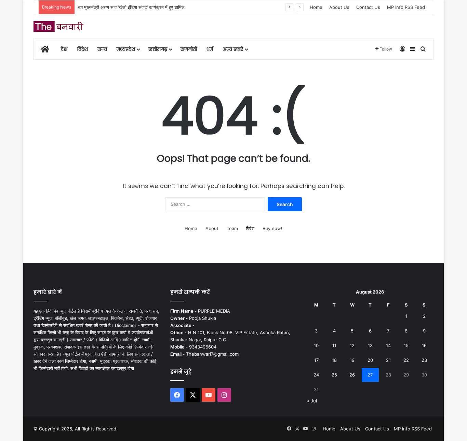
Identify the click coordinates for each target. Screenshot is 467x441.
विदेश (82, 49)
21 (388, 360)
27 (370, 375)
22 (406, 360)
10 (316, 345)
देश (64, 49)
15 (406, 345)
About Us (339, 7)
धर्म (209, 49)
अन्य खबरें (233, 49)
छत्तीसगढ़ (157, 49)
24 (316, 375)
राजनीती (189, 49)
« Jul (312, 400)
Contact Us (368, 7)
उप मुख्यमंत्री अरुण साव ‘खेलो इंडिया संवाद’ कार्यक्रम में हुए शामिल (131, 7)
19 (352, 360)
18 (334, 360)
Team (232, 228)
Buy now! (272, 228)
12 (352, 345)
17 (316, 360)
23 (424, 360)
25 (334, 375)
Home (316, 7)
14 (388, 345)
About (211, 228)
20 (370, 360)
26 (352, 375)
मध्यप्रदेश (126, 49)
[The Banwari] (59, 26)
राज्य (102, 49)
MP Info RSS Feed (406, 7)
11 (334, 345)
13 (370, 345)
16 (424, 345)
